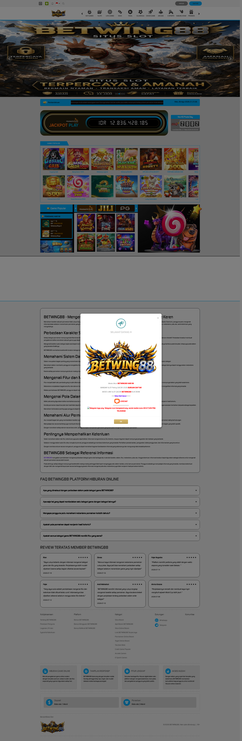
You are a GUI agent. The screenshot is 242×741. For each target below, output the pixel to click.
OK (121, 421)
